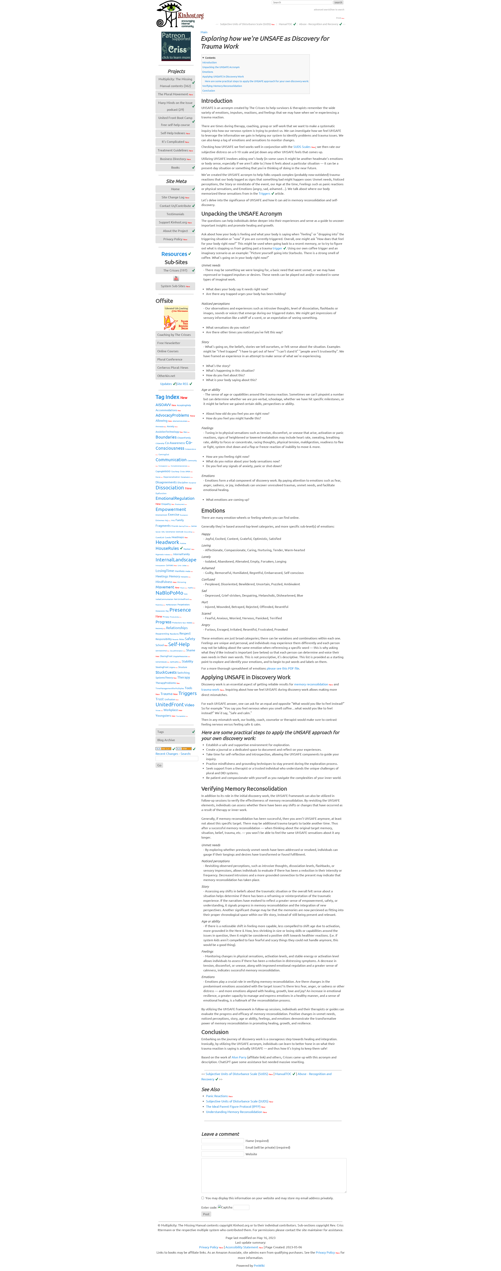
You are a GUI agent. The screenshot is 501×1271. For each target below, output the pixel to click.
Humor (189, 549)
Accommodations (168, 410)
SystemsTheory (166, 677)
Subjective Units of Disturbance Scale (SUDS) (247, 24)
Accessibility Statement (244, 1247)
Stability (187, 661)
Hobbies (183, 543)
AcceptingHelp (184, 405)
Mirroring (181, 582)
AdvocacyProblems (175, 415)
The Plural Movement (175, 94)
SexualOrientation (177, 651)
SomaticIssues (162, 662)
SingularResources (181, 656)
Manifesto (180, 571)
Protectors (177, 623)
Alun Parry (239, 1057)
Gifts (163, 532)
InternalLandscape (176, 559)
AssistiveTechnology (169, 431)
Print (340, 18)
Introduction (209, 62)
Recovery (160, 628)
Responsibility (164, 639)
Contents (210, 57)
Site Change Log (175, 197)
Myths (191, 588)
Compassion (164, 466)
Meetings (162, 576)
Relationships (177, 628)
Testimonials (175, 214)
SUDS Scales (304, 146)
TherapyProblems (168, 682)
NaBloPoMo (169, 593)
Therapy (183, 677)
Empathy (167, 504)
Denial (159, 477)
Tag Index (171, 397)
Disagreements (166, 482)
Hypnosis (160, 554)
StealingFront (162, 667)
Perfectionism (171, 605)
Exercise (173, 514)
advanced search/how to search (329, 9)
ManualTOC (285, 24)
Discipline (183, 482)
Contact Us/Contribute (175, 206)
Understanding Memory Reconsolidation (236, 1112)
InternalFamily (181, 554)
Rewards (175, 639)
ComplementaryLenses (180, 466)
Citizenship (160, 443)
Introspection (160, 565)
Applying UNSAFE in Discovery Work (223, 76)
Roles (181, 639)
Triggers (264, 193)
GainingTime (184, 526)
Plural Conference (169, 359)
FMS (173, 520)
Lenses (171, 565)
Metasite (185, 577)
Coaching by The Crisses (174, 334)
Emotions (207, 71)
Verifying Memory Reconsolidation (222, 85)
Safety (190, 639)
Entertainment (161, 515)
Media (189, 571)
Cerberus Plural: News (172, 367)
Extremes (160, 520)
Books (175, 167)
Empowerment (171, 509)
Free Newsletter (168, 343)
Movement (167, 587)
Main (204, 32)
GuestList (160, 537)
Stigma (173, 667)
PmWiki (259, 1265)
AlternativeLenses (181, 421)
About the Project (175, 231)
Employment (181, 504)
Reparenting (162, 633)
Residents (174, 634)
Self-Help (179, 644)
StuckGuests (166, 672)
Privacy (166, 617)
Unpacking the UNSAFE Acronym (221, 67)
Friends (174, 526)
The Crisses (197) (175, 270)
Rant (184, 623)
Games (194, 526)
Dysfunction (161, 493)
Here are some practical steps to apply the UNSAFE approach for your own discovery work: (257, 81)
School (162, 645)
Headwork (167, 542)
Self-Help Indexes (175, 133)
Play (167, 611)
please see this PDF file (283, 668)
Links (179, 565)
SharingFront (166, 656)
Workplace (173, 710)
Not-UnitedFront (183, 599)
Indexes (168, 555)
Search (185, 753)
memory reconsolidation (313, 684)
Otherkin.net (166, 376)
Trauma (169, 694)
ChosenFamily (184, 438)
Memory (174, 576)
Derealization (187, 477)
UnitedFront (170, 704)
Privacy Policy (175, 239)
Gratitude (179, 532)
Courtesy (175, 471)
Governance (170, 532)
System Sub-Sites (175, 286)
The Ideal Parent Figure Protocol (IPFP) (235, 1106)
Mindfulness (166, 581)
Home (175, 189)
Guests (168, 537)
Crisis (182, 471)
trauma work (212, 689)
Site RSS (182, 384)
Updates (166, 384)
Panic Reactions (219, 1096)
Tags (160, 731)
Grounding (189, 532)
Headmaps (180, 537)
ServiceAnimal (162, 651)
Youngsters (165, 715)
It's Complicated (175, 141)
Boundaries (166, 437)
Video (189, 705)
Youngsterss (182, 716)
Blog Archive (166, 740)
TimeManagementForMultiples (170, 688)
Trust (160, 699)
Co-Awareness (175, 443)
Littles (185, 565)
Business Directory (175, 159)
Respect (185, 633)
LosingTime (165, 571)
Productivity (175, 617)
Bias (186, 432)
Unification (171, 699)
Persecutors (160, 611)
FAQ (167, 520)
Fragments (163, 525)
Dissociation (174, 487)
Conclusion (208, 90)
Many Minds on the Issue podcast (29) (175, 106)
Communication (171, 459)
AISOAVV (166, 405)
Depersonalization (171, 477)
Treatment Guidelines (175, 150)
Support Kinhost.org (175, 222)
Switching (183, 672)
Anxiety (172, 426)
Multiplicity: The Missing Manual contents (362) (175, 82)
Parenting (160, 605)
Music (183, 588)
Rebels (191, 623)
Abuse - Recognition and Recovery (318, 24)
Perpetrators (184, 604)
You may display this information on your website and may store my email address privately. (269, 1198)
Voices (159, 710)
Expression (184, 515)
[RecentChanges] (165, 749)
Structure (182, 667)
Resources (174, 254)
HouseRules (167, 548)
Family (180, 520)
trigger (277, 248)
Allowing (164, 420)
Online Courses (167, 351)
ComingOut (164, 454)
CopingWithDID (163, 471)
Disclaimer (192, 483)
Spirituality (175, 662)
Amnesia (161, 426)
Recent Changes (167, 753)
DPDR (189, 472)
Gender (158, 532)
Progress (163, 622)
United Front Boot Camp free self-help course (175, 121)
